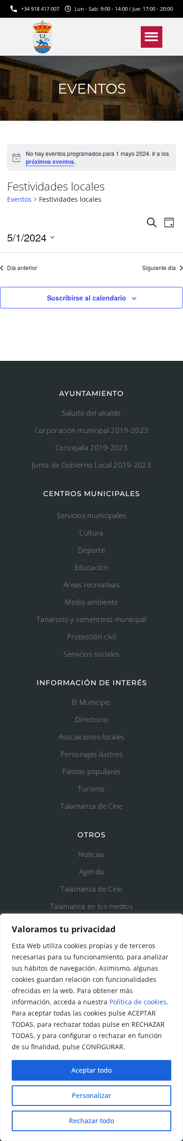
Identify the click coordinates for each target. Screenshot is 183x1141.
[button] (152, 37)
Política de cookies (138, 1001)
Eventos (19, 199)
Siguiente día (159, 267)
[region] (91, 1027)
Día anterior (22, 267)
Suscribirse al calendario (86, 297)
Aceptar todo (91, 1070)
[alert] (91, 157)
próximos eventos (50, 161)
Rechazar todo (91, 1120)
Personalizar (91, 1095)
